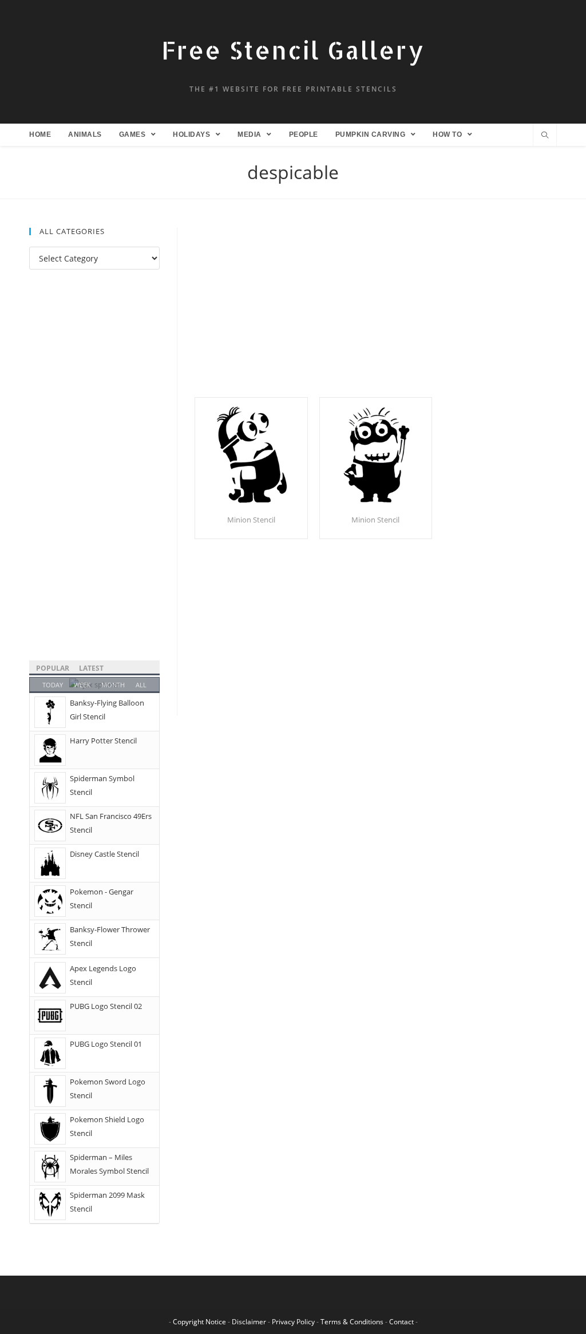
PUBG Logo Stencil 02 (106, 1006)
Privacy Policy (293, 1322)
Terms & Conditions (351, 1322)
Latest (91, 668)
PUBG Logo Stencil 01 (106, 1044)
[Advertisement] (376, 312)
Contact (401, 1322)
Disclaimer (249, 1322)
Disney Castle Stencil (104, 854)
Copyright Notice (199, 1322)
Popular (52, 668)
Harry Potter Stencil (103, 740)
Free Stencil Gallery (293, 50)
